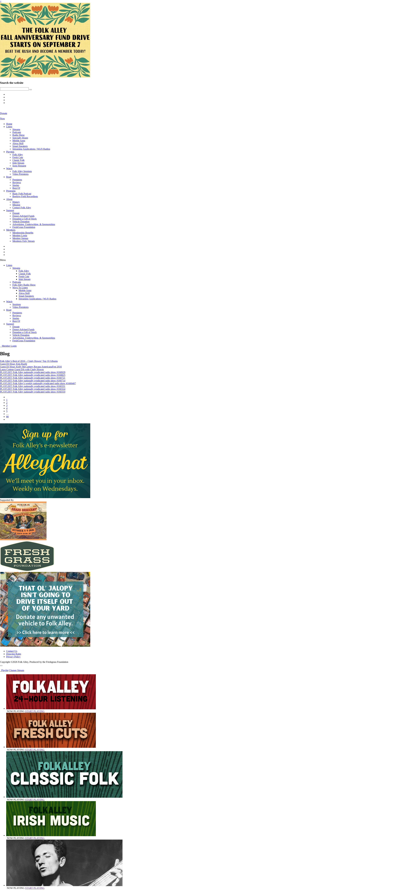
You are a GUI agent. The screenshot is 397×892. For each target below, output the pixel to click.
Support (10, 210)
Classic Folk (18, 160)
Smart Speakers (20, 146)
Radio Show (18, 135)
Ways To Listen (20, 287)
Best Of (16, 188)
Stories (15, 185)
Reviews (16, 182)
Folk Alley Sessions (22, 171)
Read (8, 177)
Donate (16, 213)
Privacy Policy (13, 656)
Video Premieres (20, 174)
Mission (16, 204)
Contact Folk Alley (21, 207)
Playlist (4, 670)
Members (10, 230)
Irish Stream (18, 163)
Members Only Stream (23, 241)
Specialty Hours (20, 137)
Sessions (16, 304)
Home (9, 124)
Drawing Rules (13, 654)
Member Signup (20, 238)
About (9, 199)
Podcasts (16, 132)
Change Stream (16, 670)
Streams (16, 129)
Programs (11, 191)
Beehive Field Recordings (25, 196)
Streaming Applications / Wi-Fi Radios (31, 149)
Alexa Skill (17, 143)
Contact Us (11, 651)
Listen (9, 126)
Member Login (19, 235)
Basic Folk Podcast (21, 193)
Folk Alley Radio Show (24, 284)
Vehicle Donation (20, 221)
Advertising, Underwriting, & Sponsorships (33, 224)
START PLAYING (35, 711)
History (16, 202)
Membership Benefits (22, 232)
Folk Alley (17, 154)
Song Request (19, 165)
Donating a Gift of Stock (24, 218)
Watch (9, 168)
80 (7, 416)
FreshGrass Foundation (23, 227)
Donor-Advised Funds (23, 216)
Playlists (10, 151)
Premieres (17, 179)
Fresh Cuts (17, 157)
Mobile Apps (18, 140)
